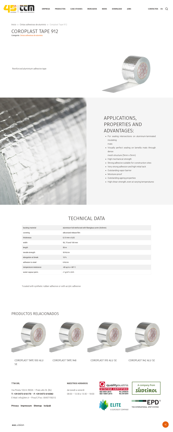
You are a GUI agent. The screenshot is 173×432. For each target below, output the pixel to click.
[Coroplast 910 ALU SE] (105, 337)
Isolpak (47, 405)
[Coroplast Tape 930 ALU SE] (29, 337)
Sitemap (38, 405)
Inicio (13, 24)
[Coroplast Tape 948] (67, 337)
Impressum (26, 405)
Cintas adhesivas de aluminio (33, 24)
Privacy (15, 405)
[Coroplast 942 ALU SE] (143, 337)
